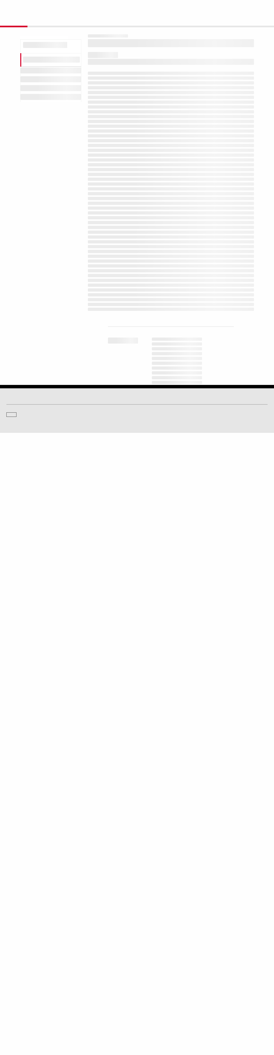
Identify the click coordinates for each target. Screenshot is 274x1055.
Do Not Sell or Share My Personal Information (219, 1033)
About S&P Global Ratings (20, 972)
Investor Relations (83, 998)
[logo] (17, 6)
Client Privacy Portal (180, 1033)
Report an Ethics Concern (154, 1009)
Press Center (13, 1015)
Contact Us (213, 972)
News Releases (82, 1004)
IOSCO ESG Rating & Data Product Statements (232, 1015)
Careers (211, 998)
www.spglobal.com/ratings (199, 812)
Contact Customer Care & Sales (157, 998)
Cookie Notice (140, 1033)
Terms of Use (122, 1033)
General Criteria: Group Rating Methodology (133, 341)
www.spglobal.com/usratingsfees (115, 829)
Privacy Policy (158, 1033)
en (227, 6)
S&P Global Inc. (20, 983)
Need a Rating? (254, 19)
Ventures (11, 1009)
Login (262, 6)
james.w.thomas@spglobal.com (193, 926)
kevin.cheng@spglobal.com (165, 924)
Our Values (12, 998)
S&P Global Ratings (24, 956)
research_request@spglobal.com (154, 862)
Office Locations (149, 1015)
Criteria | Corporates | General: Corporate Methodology (142, 417)
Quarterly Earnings (83, 1009)
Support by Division (150, 1004)
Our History (12, 1004)
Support (244, 6)
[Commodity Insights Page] (139, 939)
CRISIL (144, 972)
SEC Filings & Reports (85, 1015)
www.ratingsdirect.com (106, 818)
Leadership (213, 1009)
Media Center (80, 972)
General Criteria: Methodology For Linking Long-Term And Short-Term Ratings (161, 362)
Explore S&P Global (52, 6)
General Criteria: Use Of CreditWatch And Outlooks (139, 460)
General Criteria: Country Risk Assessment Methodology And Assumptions (159, 425)
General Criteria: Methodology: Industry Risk (134, 439)
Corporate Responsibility (220, 1004)
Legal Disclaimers (102, 1033)
